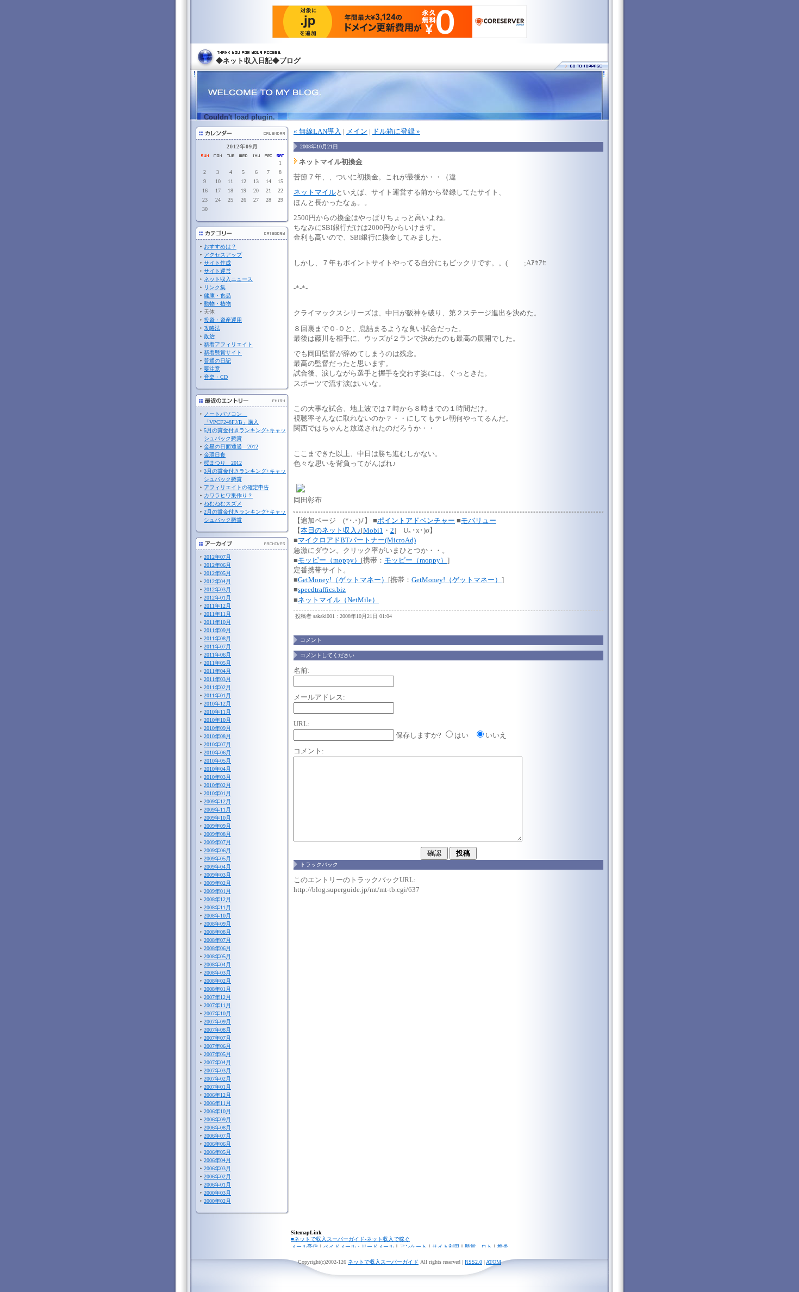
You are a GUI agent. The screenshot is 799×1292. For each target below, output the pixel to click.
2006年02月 (217, 1176)
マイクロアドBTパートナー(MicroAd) (357, 540)
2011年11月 (217, 614)
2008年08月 (217, 932)
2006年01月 (217, 1185)
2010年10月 (217, 720)
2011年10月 (217, 622)
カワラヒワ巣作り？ (228, 495)
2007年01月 (217, 1087)
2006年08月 (217, 1128)
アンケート (413, 1247)
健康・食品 (217, 295)
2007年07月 (217, 1038)
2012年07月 (217, 557)
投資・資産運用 (223, 320)
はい (461, 735)
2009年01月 (217, 891)
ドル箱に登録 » (396, 131)
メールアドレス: (319, 697)
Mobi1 (373, 530)
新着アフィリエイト (228, 344)
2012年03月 (217, 589)
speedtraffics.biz (322, 589)
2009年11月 (217, 810)
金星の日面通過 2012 (231, 447)
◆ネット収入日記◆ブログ (258, 61)
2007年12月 (217, 997)
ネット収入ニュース (228, 279)
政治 (209, 336)
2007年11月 (217, 1005)
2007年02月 (217, 1079)
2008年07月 (217, 940)
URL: (302, 724)
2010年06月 (217, 753)
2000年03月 (217, 1193)
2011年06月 (217, 655)
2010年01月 (217, 793)
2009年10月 (217, 818)
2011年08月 (217, 638)
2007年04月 (217, 1062)
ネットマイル (315, 192)
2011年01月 (217, 695)
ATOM (493, 1262)
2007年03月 (217, 1070)
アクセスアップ (223, 255)
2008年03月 (217, 973)
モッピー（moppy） (329, 560)
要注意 (212, 369)
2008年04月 (217, 965)
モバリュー (478, 520)
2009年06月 (217, 850)
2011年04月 (217, 671)
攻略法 (212, 328)
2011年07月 (217, 647)
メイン (356, 131)
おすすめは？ (220, 246)
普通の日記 (217, 361)
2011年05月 (217, 663)
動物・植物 (217, 304)
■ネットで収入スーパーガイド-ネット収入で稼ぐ (350, 1239)
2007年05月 (217, 1054)
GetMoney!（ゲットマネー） (343, 580)
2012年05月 (217, 573)
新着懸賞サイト (223, 352)
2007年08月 (217, 1030)
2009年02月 (217, 883)
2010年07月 (217, 744)
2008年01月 (217, 989)
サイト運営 (217, 271)
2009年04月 (217, 867)
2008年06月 (217, 948)
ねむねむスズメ (223, 504)
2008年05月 (217, 956)
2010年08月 (217, 736)
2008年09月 (217, 924)
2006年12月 (217, 1095)
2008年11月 (217, 907)
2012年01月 (217, 598)
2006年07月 (217, 1136)
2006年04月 (217, 1160)
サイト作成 (217, 263)
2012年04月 (217, 581)
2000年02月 (217, 1201)
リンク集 (215, 287)
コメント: (309, 751)
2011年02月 (217, 687)
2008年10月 (217, 916)
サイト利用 (445, 1247)
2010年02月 (217, 785)
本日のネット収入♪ (331, 530)
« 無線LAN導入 (317, 131)
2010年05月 (217, 761)
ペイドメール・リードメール (358, 1247)
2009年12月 (217, 801)
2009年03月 (217, 875)
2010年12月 (217, 704)
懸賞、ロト (478, 1247)
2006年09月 (217, 1119)
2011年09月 (217, 630)
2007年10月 (217, 1013)
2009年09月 (217, 826)
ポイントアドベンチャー (416, 520)
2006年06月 (217, 1144)
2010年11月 (217, 712)
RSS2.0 (473, 1262)
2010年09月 (217, 728)
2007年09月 (217, 1022)
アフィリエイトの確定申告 (236, 487)
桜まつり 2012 (223, 463)
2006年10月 (217, 1111)
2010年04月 (217, 769)
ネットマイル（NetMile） (338, 600)
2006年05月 (217, 1152)
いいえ (496, 735)
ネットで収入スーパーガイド (383, 1262)
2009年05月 (217, 859)
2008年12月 (217, 899)
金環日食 (215, 455)
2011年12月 (217, 606)
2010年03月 (217, 777)
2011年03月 (217, 679)
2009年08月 (217, 834)
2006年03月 (217, 1168)
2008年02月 (217, 981)
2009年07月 (217, 842)
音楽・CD (216, 377)
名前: (302, 670)
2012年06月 (217, 565)
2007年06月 (217, 1046)
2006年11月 (217, 1103)
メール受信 (304, 1247)
